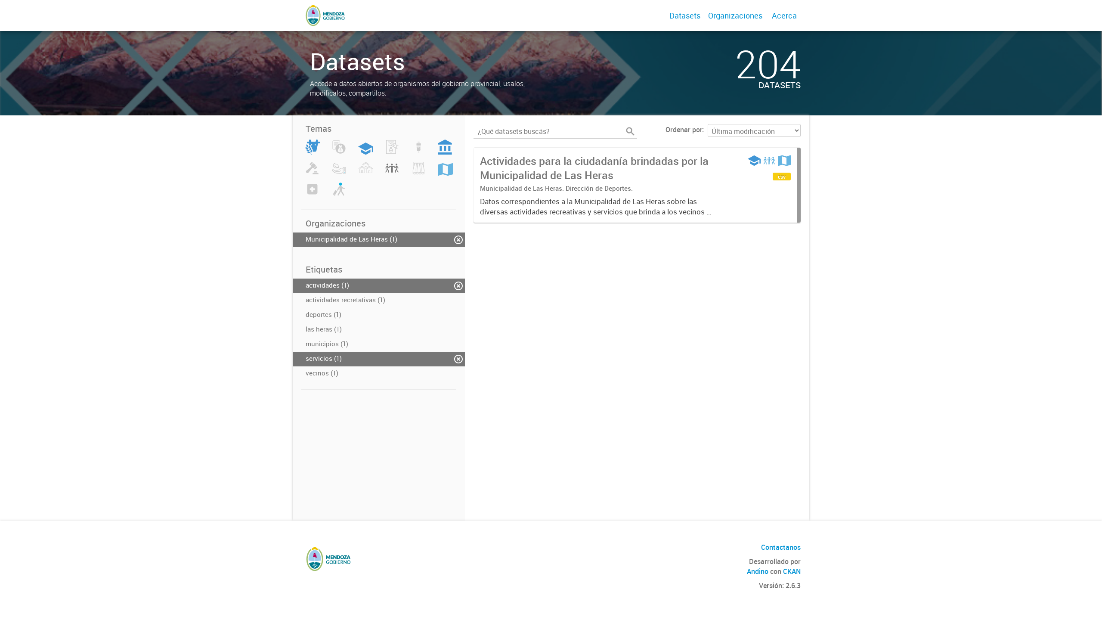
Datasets (684, 15)
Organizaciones (735, 15)
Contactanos (781, 547)
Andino (757, 571)
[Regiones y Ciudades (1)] (445, 173)
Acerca (784, 15)
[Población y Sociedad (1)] (391, 173)
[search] (630, 131)
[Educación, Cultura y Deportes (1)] (365, 152)
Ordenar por (684, 129)
